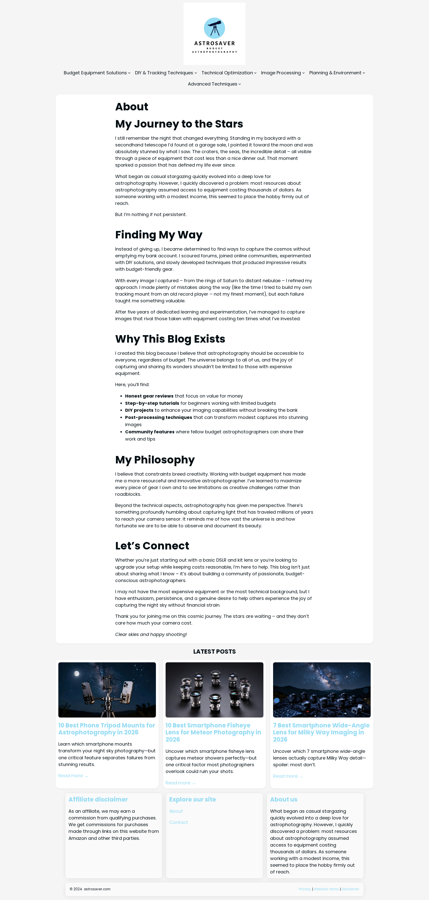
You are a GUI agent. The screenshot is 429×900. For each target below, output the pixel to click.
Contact (178, 822)
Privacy (305, 889)
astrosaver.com (97, 889)
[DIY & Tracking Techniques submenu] (195, 72)
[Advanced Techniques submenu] (239, 84)
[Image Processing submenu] (303, 72)
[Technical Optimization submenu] (255, 72)
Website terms (326, 889)
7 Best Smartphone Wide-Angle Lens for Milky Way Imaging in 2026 (321, 732)
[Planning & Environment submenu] (363, 72)
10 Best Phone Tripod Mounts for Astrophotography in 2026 (106, 729)
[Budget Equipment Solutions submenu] (129, 72)
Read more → (73, 775)
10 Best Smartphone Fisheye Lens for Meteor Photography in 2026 (213, 732)
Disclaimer (350, 889)
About (176, 811)
